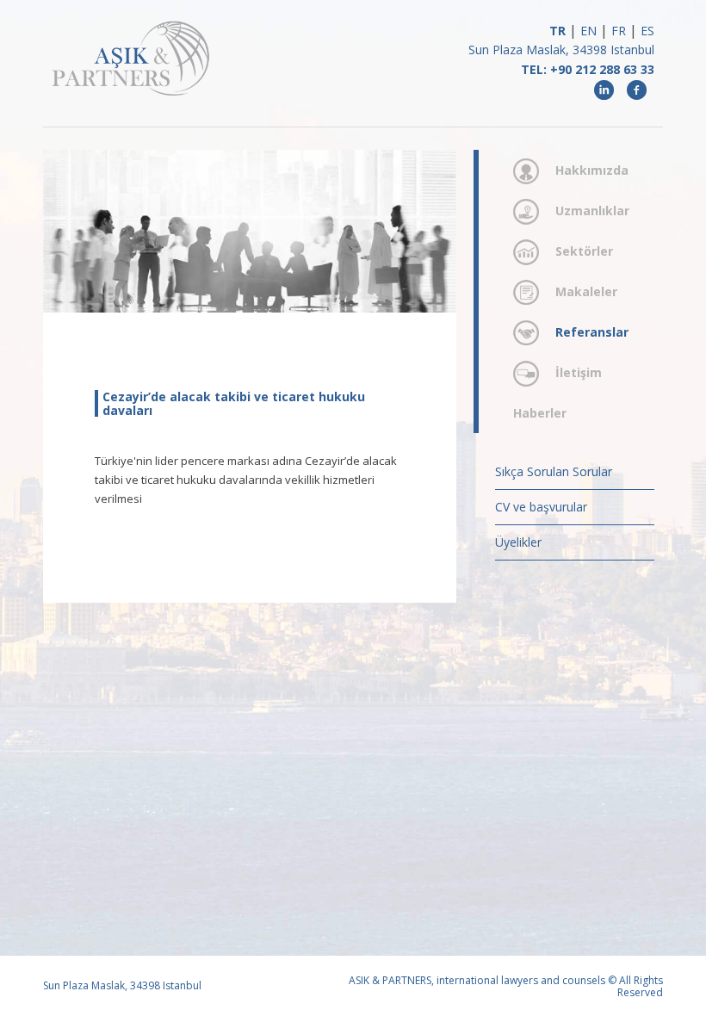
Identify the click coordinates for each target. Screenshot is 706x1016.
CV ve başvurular (541, 507)
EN (588, 30)
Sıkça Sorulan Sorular (553, 471)
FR (618, 30)
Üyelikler (518, 542)
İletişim (578, 372)
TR (557, 30)
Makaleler (586, 291)
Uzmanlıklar (592, 210)
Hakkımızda (592, 170)
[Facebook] (636, 89)
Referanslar (592, 332)
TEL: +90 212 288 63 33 (587, 69)
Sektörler (584, 251)
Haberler (540, 413)
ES (647, 30)
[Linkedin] (604, 89)
